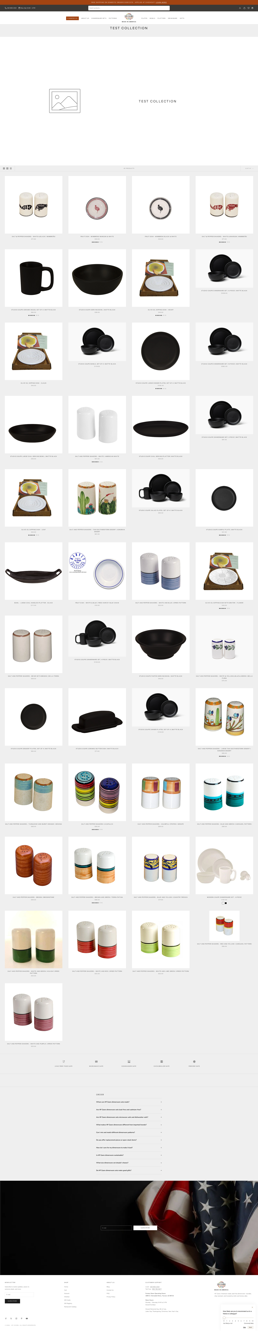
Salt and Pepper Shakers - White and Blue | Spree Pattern (160, 603)
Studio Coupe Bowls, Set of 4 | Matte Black (97, 364)
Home (66, 1287)
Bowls (152, 18)
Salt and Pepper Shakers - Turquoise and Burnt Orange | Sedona (33, 824)
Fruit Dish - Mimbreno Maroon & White (97, 236)
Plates (144, 18)
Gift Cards (67, 1300)
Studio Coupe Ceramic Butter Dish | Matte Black (97, 748)
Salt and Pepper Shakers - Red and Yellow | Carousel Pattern (224, 944)
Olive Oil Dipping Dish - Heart (161, 310)
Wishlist (66, 1297)
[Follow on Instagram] (16, 1318)
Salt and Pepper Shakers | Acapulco (97, 824)
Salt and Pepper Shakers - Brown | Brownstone (33, 897)
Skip (244, 1327)
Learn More (161, 2)
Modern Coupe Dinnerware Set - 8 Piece (224, 897)
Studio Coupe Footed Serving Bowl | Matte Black (160, 676)
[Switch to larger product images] (4, 168)
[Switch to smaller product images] (7, 168)
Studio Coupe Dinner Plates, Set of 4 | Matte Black (161, 729)
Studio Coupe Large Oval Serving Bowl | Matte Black (33, 456)
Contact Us (110, 1290)
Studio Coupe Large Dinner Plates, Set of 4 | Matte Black (161, 383)
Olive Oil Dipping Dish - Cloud (33, 383)
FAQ (108, 1293)
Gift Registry (68, 1303)
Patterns (113, 18)
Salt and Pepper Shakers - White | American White (97, 456)
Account (66, 1293)
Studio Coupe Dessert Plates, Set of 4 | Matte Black (33, 748)
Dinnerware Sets (99, 18)
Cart (65, 1290)
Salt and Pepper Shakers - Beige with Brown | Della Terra (33, 676)
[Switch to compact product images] (11, 168)
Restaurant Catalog (70, 1307)
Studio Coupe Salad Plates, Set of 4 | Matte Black (161, 510)
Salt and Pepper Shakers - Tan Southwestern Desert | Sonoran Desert (97, 530)
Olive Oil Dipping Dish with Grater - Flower (224, 603)
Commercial (72, 18)
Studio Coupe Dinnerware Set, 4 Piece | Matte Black (97, 659)
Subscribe (145, 1228)
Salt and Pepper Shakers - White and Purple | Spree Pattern (33, 1044)
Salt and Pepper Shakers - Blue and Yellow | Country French (161, 897)
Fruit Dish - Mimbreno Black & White (161, 236)
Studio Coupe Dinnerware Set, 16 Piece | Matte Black (224, 364)
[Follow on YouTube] (27, 1318)
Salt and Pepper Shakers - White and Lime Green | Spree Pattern (161, 971)
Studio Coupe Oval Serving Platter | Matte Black (161, 456)
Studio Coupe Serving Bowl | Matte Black (97, 310)
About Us (85, 18)
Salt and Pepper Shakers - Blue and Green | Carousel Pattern (224, 824)
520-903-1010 (11, 8)
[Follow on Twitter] (11, 1318)
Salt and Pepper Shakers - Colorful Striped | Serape (161, 824)
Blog (108, 1287)
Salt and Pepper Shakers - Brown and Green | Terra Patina (97, 897)
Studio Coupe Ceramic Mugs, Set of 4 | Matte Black (33, 310)
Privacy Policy (111, 1297)
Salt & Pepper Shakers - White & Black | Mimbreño (33, 236)
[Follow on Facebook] (6, 1318)
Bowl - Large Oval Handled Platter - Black (33, 603)
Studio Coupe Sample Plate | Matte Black (224, 529)
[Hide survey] (252, 1307)
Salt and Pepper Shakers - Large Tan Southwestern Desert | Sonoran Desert (224, 749)
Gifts (182, 18)
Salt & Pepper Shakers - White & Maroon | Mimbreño (224, 236)
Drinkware (172, 18)
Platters (162, 18)
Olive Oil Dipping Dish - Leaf (33, 529)
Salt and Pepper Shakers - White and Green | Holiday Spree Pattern (33, 972)
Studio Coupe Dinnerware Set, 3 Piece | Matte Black (224, 437)
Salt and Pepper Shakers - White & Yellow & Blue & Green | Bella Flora (224, 677)
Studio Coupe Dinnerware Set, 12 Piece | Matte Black (224, 290)
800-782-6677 (157, 1289)
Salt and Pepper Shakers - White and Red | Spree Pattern (97, 971)
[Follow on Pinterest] (22, 1318)
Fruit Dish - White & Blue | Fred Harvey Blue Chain (97, 603)
